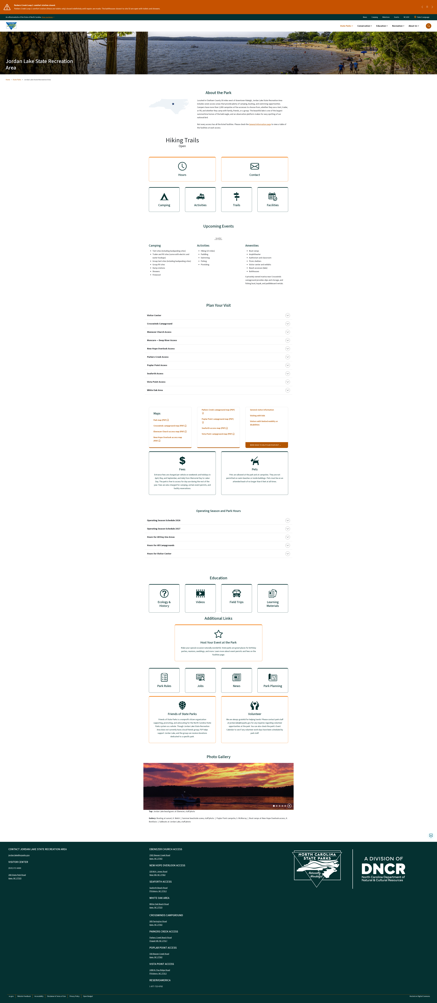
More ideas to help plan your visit (264, 445)
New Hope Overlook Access (161, 348)
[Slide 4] (285, 806)
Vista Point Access (156, 382)
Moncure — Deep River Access (162, 340)
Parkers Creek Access (158, 357)
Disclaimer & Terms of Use (56, 996)
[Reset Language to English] (415, 17)
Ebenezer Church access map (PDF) (169, 431)
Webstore (386, 17)
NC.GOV (406, 17)
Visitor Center (154, 315)
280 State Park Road (17, 875)
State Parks (17, 79)
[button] (428, 26)
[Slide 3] (282, 806)
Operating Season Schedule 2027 (163, 528)
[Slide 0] (274, 806)
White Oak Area (155, 390)
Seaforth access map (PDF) (214, 428)
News (365, 17)
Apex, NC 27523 (14, 878)
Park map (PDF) (160, 420)
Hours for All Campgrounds (160, 545)
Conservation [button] (363, 26)
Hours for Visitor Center (159, 553)
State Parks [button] (345, 26)
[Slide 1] (277, 806)
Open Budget (88, 996)
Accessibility (38, 996)
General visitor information (262, 409)
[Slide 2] (279, 806)
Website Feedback (24, 996)
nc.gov (11, 996)
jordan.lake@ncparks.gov (19, 855)
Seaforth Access (155, 373)
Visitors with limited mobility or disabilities (264, 423)
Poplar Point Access (157, 365)
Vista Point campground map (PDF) (217, 434)
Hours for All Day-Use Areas (161, 537)
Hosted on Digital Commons (420, 996)
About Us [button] (413, 26)
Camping (375, 17)
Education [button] (381, 26)
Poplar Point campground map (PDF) (218, 419)
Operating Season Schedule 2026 (163, 520)
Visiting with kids (257, 415)
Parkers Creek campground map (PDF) (218, 409)
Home (8, 79)
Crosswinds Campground (159, 323)
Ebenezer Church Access (159, 332)
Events (396, 17)
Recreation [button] (397, 26)
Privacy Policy (74, 996)
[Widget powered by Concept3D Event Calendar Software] (218, 238)
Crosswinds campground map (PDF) (169, 425)
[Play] (289, 806)
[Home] (11, 23)
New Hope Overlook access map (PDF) (168, 439)
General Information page (260, 124)
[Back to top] (431, 835)
